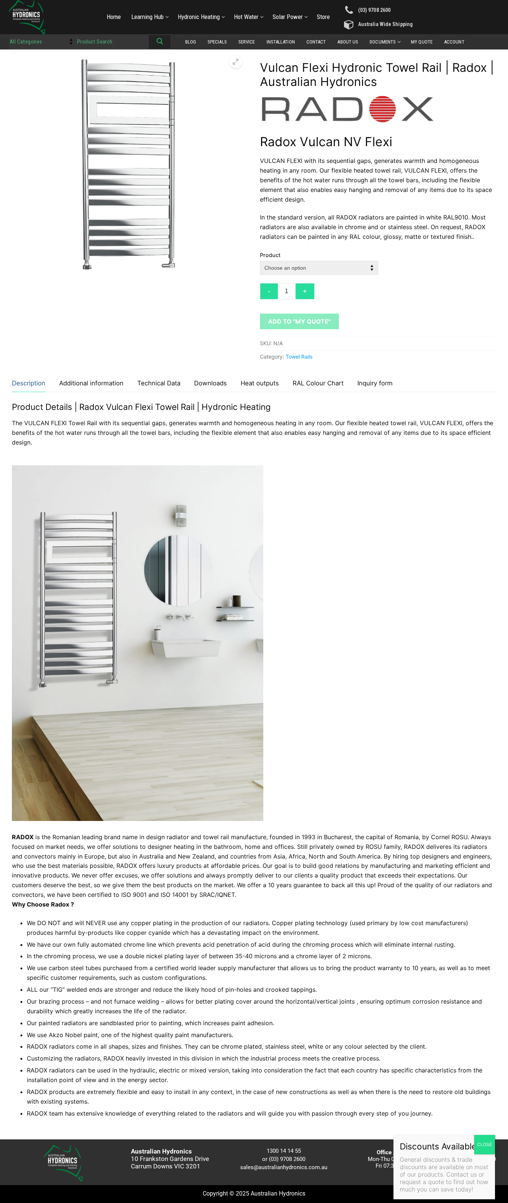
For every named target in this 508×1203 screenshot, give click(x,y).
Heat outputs (260, 383)
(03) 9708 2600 (374, 10)
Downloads (210, 383)
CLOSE (484, 1144)
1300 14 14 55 (284, 1151)
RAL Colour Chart (318, 383)
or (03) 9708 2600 (283, 1159)
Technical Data (158, 383)
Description (28, 383)
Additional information (91, 383)
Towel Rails (299, 356)
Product (270, 255)
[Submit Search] (160, 43)
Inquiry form (375, 383)
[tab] (28, 383)
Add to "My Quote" (299, 321)
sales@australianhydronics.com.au (283, 1167)
